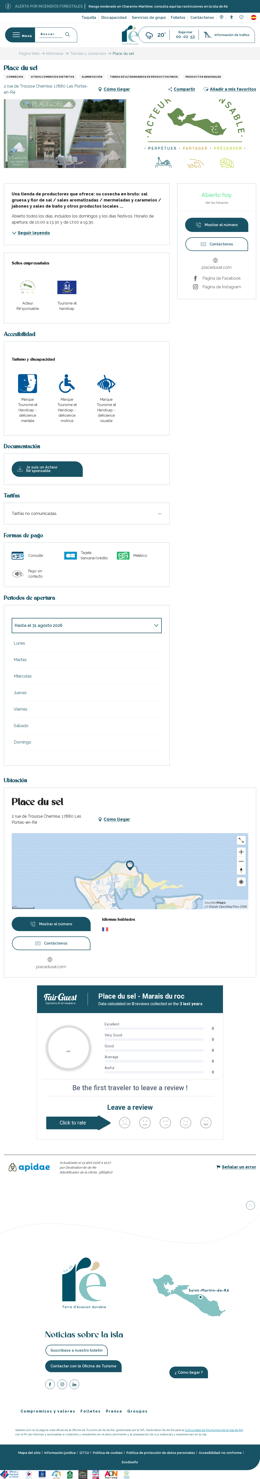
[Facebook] (50, 1385)
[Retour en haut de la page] (250, 1206)
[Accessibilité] (231, 17)
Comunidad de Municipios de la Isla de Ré (214, 1430)
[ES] (253, 17)
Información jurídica (60, 1453)
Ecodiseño (130, 1462)
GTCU (84, 1453)
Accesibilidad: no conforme (220, 1453)
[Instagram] (62, 1385)
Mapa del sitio (29, 1453)
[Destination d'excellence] (29, 1474)
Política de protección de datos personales (160, 1453)
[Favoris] (242, 17)
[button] (253, 17)
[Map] (221, 18)
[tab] (81, 625)
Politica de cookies (108, 1453)
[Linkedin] (74, 1385)
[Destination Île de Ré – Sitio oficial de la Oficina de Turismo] (130, 34)
